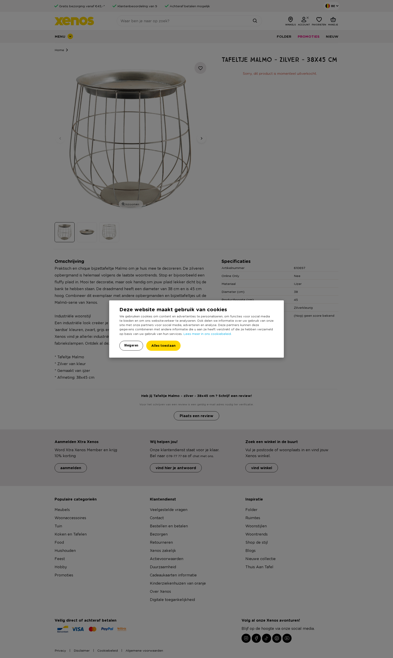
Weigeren (131, 345)
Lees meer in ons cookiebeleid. (207, 333)
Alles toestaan (163, 345)
